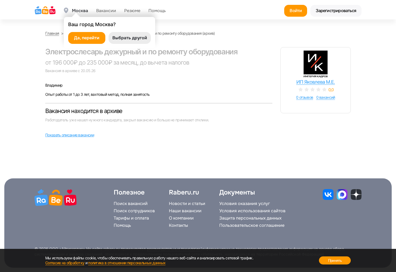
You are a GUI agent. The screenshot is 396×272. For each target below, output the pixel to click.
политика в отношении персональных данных (126, 262)
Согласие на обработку (64, 262)
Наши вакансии (185, 211)
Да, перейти (86, 38)
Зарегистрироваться (336, 10)
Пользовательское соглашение (251, 225)
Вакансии (106, 10)
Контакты (178, 225)
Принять (335, 260)
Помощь (157, 10)
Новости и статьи (187, 203)
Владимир (53, 85)
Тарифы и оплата (131, 218)
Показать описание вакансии (69, 135)
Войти (296, 10)
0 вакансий (325, 97)
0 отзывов (304, 97)
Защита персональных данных (250, 218)
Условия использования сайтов (252, 211)
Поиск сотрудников (134, 211)
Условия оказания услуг (244, 203)
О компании (181, 218)
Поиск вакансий (131, 203)
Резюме (132, 10)
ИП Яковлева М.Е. (315, 82)
